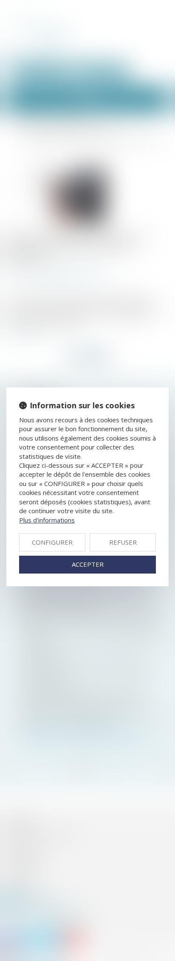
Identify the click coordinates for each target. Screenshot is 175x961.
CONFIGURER (52, 542)
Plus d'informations (47, 520)
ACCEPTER (88, 564)
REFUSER (123, 542)
